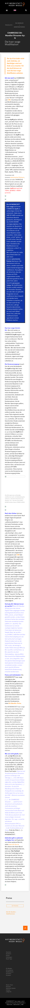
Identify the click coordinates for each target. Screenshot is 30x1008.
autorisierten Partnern (17, 177)
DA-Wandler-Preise (15, 703)
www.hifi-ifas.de (14, 844)
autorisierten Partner (13, 260)
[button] (7, 10)
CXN (9, 100)
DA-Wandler (19, 23)
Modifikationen (19, 27)
